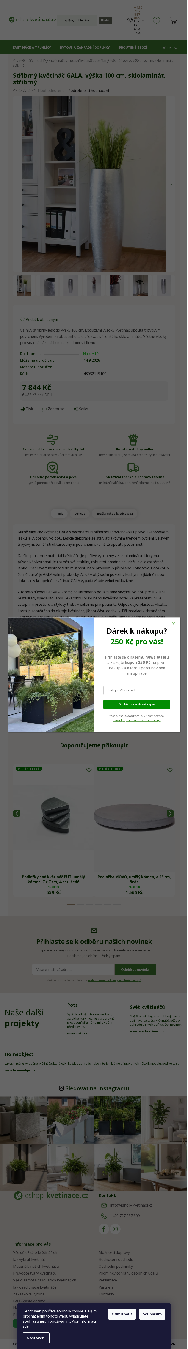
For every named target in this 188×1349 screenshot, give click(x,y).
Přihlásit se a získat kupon (137, 704)
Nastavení (36, 1337)
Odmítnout (122, 1314)
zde (26, 1326)
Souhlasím (152, 1314)
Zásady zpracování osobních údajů (137, 720)
